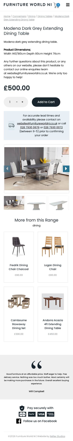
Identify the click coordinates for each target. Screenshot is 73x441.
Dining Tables (45, 16)
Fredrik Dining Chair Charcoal (19, 267)
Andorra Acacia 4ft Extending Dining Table (53, 324)
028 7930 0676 (29, 127)
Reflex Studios (57, 436)
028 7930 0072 (53, 127)
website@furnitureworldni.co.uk (27, 73)
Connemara (19, 16)
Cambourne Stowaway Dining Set (19, 324)
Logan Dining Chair (52, 267)
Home (7, 16)
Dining (31, 16)
